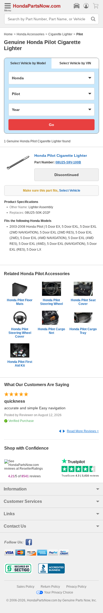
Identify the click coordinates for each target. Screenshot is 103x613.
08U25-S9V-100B (68, 162)
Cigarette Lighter (60, 34)
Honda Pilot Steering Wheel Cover (19, 332)
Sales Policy (25, 586)
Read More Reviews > (83, 431)
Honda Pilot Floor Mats (19, 302)
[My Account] (86, 6)
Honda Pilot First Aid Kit (19, 363)
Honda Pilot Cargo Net (51, 331)
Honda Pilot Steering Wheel (51, 302)
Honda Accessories (30, 34)
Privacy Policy (76, 586)
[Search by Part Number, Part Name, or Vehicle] (93, 19)
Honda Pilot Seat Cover (83, 302)
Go (51, 125)
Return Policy (50, 586)
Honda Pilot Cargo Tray (83, 331)
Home (8, 34)
